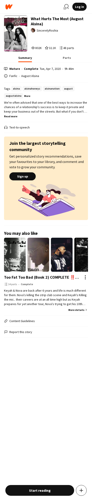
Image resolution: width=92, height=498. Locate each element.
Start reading (40, 490)
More (27, 96)
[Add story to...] (81, 490)
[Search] (66, 6)
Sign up (22, 176)
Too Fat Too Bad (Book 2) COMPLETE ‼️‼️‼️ (41, 277)
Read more (10, 116)
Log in (79, 7)
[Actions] (85, 277)
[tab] (25, 59)
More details (76, 310)
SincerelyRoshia (47, 30)
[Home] (32, 7)
